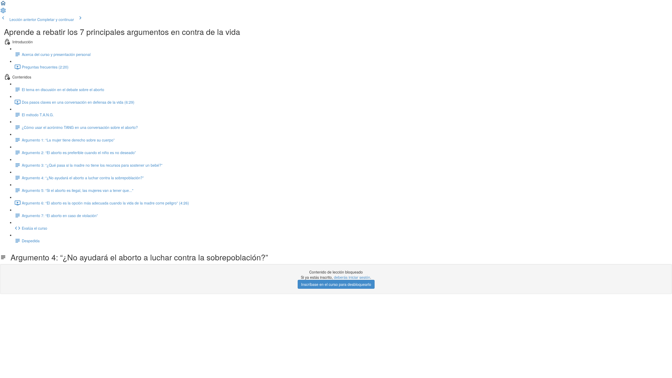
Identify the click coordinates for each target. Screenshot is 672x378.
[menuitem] (3, 12)
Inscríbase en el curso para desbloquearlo (336, 284)
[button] (3, 4)
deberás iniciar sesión (352, 277)
